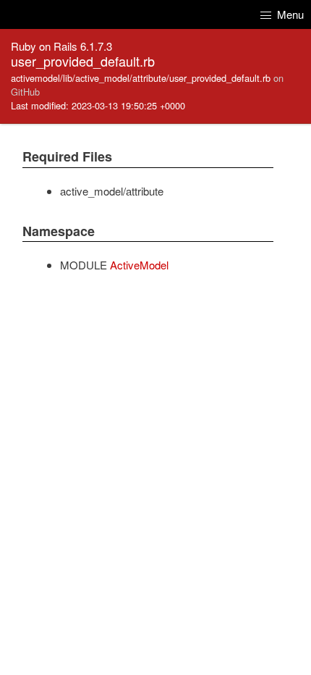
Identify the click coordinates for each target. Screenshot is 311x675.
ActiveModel (139, 264)
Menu (289, 14)
